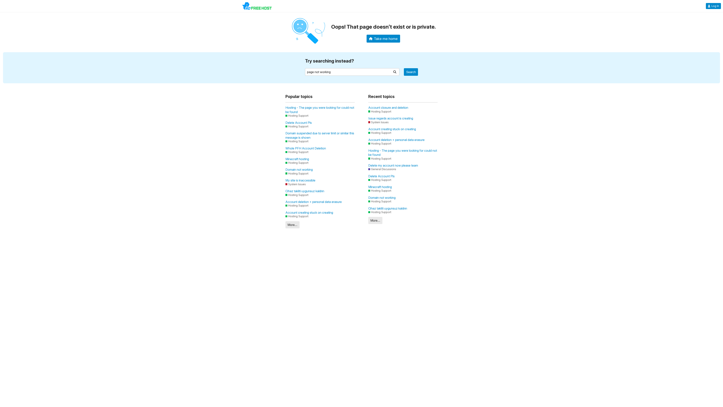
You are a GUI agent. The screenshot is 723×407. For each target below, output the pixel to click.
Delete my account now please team (393, 165)
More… (292, 225)
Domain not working (299, 169)
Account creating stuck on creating (309, 212)
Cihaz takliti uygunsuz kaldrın (304, 191)
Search (411, 72)
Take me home (386, 39)
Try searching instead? (329, 61)
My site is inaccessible (300, 180)
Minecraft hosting (297, 159)
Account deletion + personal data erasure (313, 202)
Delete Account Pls (298, 123)
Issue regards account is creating (390, 118)
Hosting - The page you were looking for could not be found (319, 110)
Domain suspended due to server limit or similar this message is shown (319, 135)
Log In (715, 6)
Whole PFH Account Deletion (305, 148)
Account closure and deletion (388, 107)
